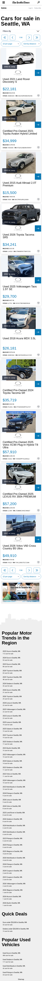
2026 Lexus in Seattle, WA (12, 801)
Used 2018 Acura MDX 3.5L (19, 338)
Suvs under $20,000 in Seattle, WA (15, 923)
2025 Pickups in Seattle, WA (12, 846)
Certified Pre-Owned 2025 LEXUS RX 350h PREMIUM (19, 495)
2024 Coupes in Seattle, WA (12, 872)
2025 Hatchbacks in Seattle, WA (14, 833)
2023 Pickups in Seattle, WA (12, 840)
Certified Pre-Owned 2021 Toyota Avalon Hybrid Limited (20, 132)
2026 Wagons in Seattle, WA (13, 891)
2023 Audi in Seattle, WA (11, 749)
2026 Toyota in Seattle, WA (12, 698)
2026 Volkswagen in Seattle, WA (14, 885)
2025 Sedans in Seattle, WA (12, 743)
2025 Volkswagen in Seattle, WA (14, 710)
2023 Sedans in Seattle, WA (12, 769)
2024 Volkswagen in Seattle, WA (14, 781)
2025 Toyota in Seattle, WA (12, 678)
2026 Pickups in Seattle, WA (12, 865)
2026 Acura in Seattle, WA (12, 898)
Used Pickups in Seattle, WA (12, 974)
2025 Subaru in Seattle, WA (12, 730)
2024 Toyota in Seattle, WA (12, 672)
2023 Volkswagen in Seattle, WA (14, 756)
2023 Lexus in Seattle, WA (12, 717)
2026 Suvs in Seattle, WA (11, 691)
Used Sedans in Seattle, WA (12, 961)
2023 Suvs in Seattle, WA (11, 665)
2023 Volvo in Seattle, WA (12, 775)
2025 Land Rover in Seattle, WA (14, 814)
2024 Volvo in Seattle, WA (12, 807)
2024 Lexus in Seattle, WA (12, 704)
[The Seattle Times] (21, 2)
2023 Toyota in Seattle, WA (12, 736)
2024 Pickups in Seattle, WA (12, 794)
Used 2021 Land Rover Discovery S (16, 80)
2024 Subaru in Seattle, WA (12, 762)
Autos (3, 8)
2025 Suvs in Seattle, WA (11, 652)
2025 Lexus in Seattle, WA (12, 723)
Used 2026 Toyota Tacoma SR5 (18, 236)
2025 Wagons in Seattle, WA (13, 852)
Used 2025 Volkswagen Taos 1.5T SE (20, 288)
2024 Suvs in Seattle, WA (11, 659)
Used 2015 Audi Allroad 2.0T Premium (19, 184)
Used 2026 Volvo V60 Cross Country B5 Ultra (19, 547)
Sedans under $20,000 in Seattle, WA (16, 930)
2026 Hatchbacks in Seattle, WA (14, 859)
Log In (31, 8)
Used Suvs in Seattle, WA (11, 954)
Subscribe (37, 8)
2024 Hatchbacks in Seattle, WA (14, 827)
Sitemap (21, 979)
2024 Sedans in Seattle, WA (12, 685)
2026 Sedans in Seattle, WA (12, 820)
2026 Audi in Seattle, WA (11, 904)
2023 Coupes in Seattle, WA (12, 878)
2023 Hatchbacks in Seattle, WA (14, 788)
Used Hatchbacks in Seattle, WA (14, 967)
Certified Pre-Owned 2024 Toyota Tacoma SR (18, 391)
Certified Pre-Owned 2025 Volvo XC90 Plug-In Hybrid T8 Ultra (20, 445)
